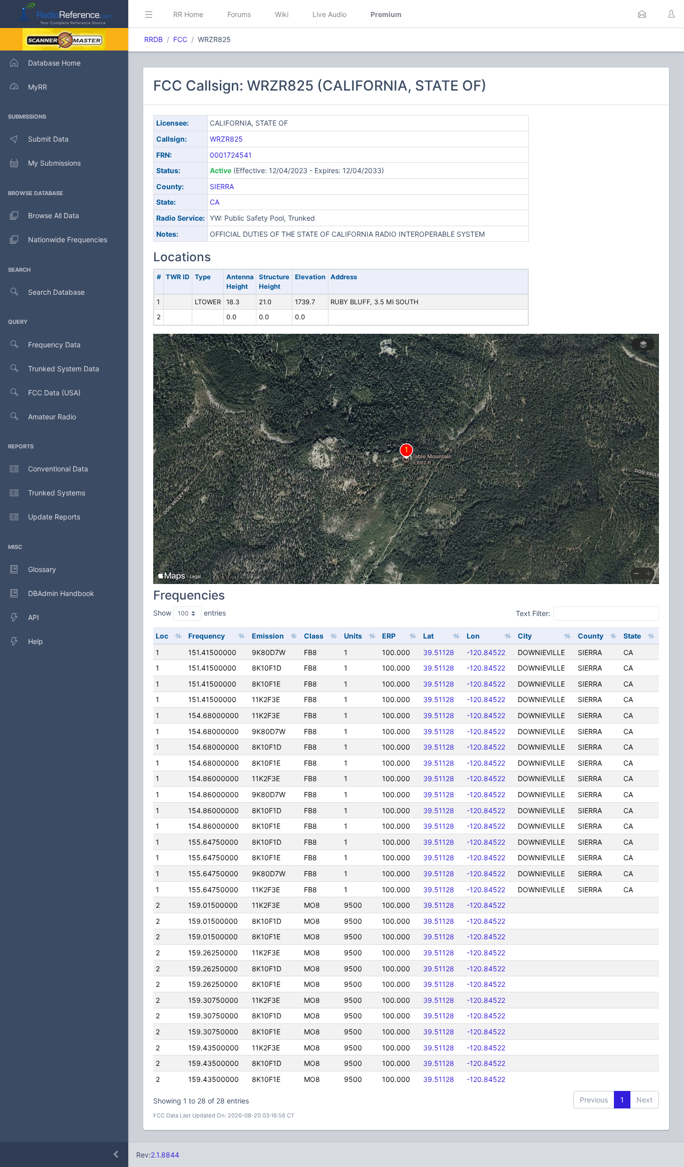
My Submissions (54, 163)
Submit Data (48, 139)
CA (214, 202)
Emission (268, 636)
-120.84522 (486, 652)
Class (313, 636)
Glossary (42, 569)
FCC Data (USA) (54, 392)
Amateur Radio (52, 416)
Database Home (54, 63)
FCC (180, 39)
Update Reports (54, 516)
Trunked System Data (63, 368)
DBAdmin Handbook (61, 593)
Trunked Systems (56, 492)
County (590, 636)
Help (35, 641)
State (632, 636)
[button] (642, 14)
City (525, 636)
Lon (473, 636)
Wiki (281, 14)
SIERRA (222, 186)
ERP (389, 636)
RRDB (153, 39)
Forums (239, 14)
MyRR (37, 87)
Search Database (56, 292)
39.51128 (438, 652)
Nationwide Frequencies (67, 239)
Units (353, 636)
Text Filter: (533, 613)
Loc (162, 636)
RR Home (188, 14)
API (33, 617)
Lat (428, 636)
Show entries (189, 613)
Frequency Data (54, 344)
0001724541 (231, 155)
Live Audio (329, 14)
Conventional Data (58, 468)
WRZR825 (226, 139)
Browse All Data (53, 215)
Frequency (206, 636)
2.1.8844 (165, 1154)
